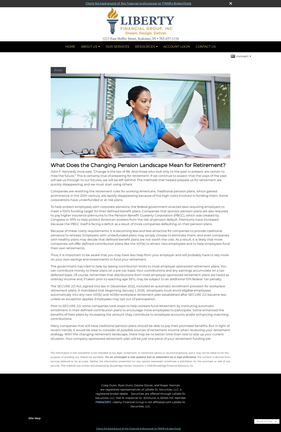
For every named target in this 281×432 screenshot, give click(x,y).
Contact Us (206, 46)
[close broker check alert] (230, 3)
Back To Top (265, 421)
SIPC (108, 402)
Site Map (34, 418)
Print (58, 70)
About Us (89, 46)
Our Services (117, 46)
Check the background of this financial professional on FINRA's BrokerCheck (138, 3)
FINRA (100, 402)
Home (70, 46)
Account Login (176, 46)
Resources (145, 46)
